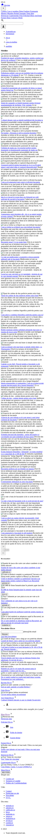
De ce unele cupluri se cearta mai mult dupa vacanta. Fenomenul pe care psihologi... (21, 678)
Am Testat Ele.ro (7, 698)
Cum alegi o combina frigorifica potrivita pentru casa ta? (22, 315)
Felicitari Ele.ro (7, 722)
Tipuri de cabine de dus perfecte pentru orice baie (20, 296)
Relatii (16, 13)
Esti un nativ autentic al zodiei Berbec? (15, 687)
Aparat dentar (15, 738)
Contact (9, 791)
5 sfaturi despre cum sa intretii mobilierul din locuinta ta (22, 120)
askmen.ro (10, 808)
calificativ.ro (10, 810)
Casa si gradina (13, 11)
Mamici (4, 13)
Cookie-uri (10, 779)
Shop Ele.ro (5, 770)
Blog (32, 16)
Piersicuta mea (6, 719)
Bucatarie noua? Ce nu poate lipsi (14, 242)
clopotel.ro (10, 825)
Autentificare (11, 32)
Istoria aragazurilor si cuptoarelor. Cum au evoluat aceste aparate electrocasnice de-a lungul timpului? (22, 384)
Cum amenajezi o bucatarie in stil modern (17, 533)
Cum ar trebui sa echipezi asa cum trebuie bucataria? (21, 227)
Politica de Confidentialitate (16, 783)
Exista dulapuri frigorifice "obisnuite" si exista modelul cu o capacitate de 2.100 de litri (21, 453)
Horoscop (5, 16)
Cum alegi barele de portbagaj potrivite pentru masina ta (22, 612)
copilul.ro (9, 823)
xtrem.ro (9, 816)
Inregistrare (10, 34)
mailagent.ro (10, 818)
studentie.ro (10, 814)
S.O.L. (8, 798)
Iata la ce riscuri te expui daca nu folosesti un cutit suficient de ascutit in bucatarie (20, 198)
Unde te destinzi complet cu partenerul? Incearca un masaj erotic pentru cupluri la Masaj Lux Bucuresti (20, 580)
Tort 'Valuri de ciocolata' (10, 759)
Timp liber (30, 13)
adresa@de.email (29, 632)
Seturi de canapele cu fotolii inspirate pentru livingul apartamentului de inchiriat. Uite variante (20, 104)
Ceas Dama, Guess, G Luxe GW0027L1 (16, 767)
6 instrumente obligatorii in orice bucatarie (17, 482)
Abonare (5, 634)
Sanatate (22, 13)
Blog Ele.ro (5, 714)
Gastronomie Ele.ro (8, 762)
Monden (10, 13)
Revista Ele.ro (6, 683)
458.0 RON (6, 772)
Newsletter (10, 795)
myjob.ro (9, 821)
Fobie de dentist (16, 733)
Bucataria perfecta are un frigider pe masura (17, 469)
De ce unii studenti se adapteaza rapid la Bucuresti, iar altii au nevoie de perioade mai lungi (21, 622)
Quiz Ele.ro (5, 690)
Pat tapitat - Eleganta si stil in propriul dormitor (19, 133)
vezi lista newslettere (9, 636)
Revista (7, 5)
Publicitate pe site (12, 793)
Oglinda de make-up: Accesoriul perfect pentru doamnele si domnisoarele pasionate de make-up (19, 149)
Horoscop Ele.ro (7, 755)
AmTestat (38, 16)
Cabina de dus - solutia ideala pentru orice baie (19, 398)
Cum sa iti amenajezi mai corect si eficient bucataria (20, 182)
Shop (8, 18)
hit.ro (8, 812)
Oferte (20, 18)
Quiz (21, 16)
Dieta (21, 11)
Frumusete (34, 11)
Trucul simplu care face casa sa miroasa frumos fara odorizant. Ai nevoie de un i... (20, 659)
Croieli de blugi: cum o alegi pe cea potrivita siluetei (20, 641)
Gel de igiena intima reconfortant (13, 694)
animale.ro (10, 806)
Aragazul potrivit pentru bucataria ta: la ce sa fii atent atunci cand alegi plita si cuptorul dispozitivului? (21, 166)
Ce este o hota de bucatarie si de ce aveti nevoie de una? (22, 501)
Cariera (4, 11)
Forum (3, 18)
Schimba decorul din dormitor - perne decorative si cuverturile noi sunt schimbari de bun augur (20, 436)
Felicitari (26, 16)
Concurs (14, 18)
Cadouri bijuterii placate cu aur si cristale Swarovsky (21, 700)
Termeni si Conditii (13, 781)
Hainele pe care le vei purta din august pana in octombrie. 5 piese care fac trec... (18, 670)
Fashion (27, 11)
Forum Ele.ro (6, 743)
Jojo (11, 727)
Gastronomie (14, 16)
